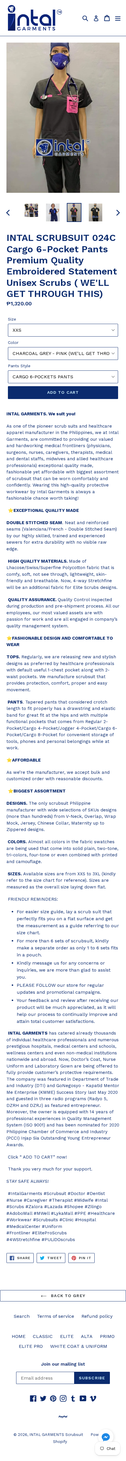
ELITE (67, 1336)
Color (13, 342)
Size (12, 319)
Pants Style (19, 365)
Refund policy (97, 1316)
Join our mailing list (63, 1364)
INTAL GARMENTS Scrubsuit (56, 1434)
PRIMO (107, 1336)
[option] (31, 210)
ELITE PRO (31, 1346)
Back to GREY (67, 1295)
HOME (18, 1336)
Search (22, 1316)
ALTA (87, 1336)
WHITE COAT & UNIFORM (78, 1346)
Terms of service (55, 1316)
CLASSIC (43, 1336)
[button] (105, 1437)
